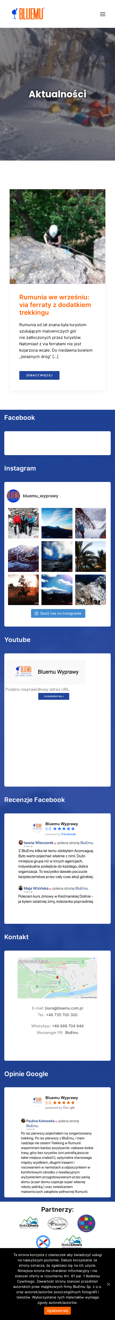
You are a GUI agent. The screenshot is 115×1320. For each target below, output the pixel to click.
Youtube (17, 640)
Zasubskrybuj (53, 696)
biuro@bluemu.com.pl (64, 1008)
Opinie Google (26, 1074)
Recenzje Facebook (34, 800)
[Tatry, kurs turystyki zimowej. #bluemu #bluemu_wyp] (23, 556)
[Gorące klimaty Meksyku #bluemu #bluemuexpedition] (90, 556)
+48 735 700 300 (62, 1014)
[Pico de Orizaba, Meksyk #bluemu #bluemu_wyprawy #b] (56, 590)
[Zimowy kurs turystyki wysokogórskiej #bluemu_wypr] (90, 523)
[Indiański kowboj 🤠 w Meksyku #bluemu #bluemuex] (23, 590)
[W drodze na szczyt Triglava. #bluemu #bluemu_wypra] (90, 590)
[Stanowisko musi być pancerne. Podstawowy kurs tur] (23, 523)
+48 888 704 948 (67, 1026)
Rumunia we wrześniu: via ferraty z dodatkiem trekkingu (55, 304)
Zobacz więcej (39, 375)
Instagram (20, 468)
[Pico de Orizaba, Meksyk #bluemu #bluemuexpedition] (56, 556)
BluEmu (71, 1032)
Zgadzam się (57, 1310)
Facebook (19, 417)
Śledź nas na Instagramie (61, 613)
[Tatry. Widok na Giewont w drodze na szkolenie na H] (56, 523)
